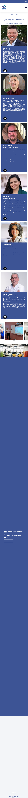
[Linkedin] (5, 71)
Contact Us (8, 540)
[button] (26, 7)
